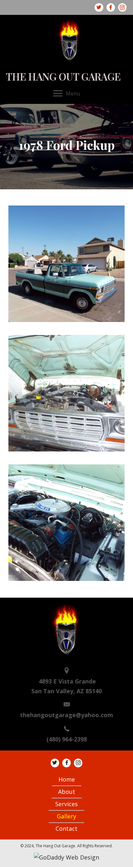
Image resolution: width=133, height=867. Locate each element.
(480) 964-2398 (66, 739)
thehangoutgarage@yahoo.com (66, 715)
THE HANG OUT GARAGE (63, 76)
